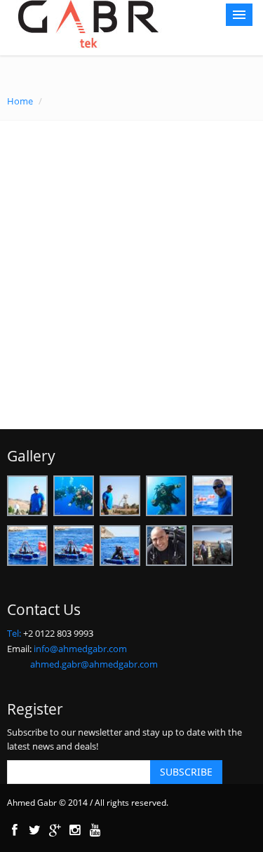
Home (20, 101)
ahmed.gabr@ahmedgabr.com (94, 664)
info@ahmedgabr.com (80, 648)
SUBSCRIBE (186, 771)
